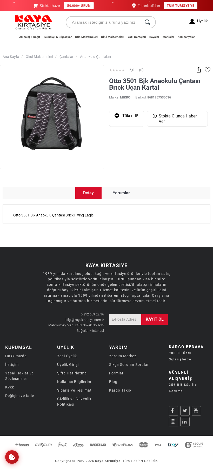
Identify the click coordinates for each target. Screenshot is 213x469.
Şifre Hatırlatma (72, 373)
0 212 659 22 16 (92, 314)
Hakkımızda (16, 356)
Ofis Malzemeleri (86, 37)
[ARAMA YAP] (147, 22)
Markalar (168, 37)
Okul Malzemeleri (112, 37)
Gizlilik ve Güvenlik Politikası (74, 401)
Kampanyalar (186, 37)
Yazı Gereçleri (137, 37)
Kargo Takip (120, 390)
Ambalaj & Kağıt (29, 37)
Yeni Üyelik (67, 356)
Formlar (116, 373)
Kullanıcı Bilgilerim (74, 382)
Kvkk (9, 387)
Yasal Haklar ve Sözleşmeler (19, 376)
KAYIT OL (155, 319)
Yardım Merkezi (123, 356)
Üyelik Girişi (68, 364)
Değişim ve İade (19, 396)
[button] (12, 457)
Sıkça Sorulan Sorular (129, 364)
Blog (113, 382)
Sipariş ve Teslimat (74, 390)
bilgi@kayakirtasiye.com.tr (84, 320)
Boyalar (154, 37)
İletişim (12, 364)
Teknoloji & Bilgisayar (57, 37)
